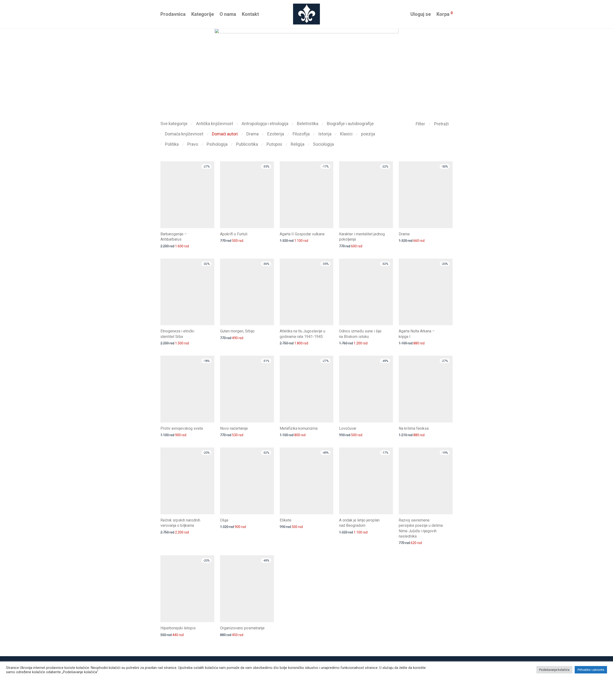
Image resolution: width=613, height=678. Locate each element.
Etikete (285, 520)
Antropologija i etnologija (265, 123)
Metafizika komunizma (299, 428)
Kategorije (202, 14)
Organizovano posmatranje (242, 628)
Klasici (346, 133)
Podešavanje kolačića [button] (554, 670)
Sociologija (323, 144)
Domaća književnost (184, 133)
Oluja (224, 520)
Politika (172, 144)
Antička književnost (214, 123)
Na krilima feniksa (414, 428)
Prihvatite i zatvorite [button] (591, 670)
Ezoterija (275, 133)
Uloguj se (420, 14)
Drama (252, 133)
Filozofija (301, 133)
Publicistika (247, 144)
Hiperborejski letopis (178, 628)
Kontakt (250, 14)
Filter (420, 123)
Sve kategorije (173, 123)
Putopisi (274, 144)
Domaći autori (225, 133)
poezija (368, 133)
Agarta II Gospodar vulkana (302, 234)
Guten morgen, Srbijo (237, 331)
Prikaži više (166, 246)
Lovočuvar (347, 428)
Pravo (192, 144)
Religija (297, 144)
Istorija (324, 133)
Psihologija (217, 144)
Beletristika (307, 123)
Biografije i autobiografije (350, 123)
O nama (228, 14)
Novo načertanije (234, 428)
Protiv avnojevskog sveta (181, 428)
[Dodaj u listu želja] (212, 234)
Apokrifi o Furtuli (233, 234)
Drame (404, 234)
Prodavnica (173, 14)
